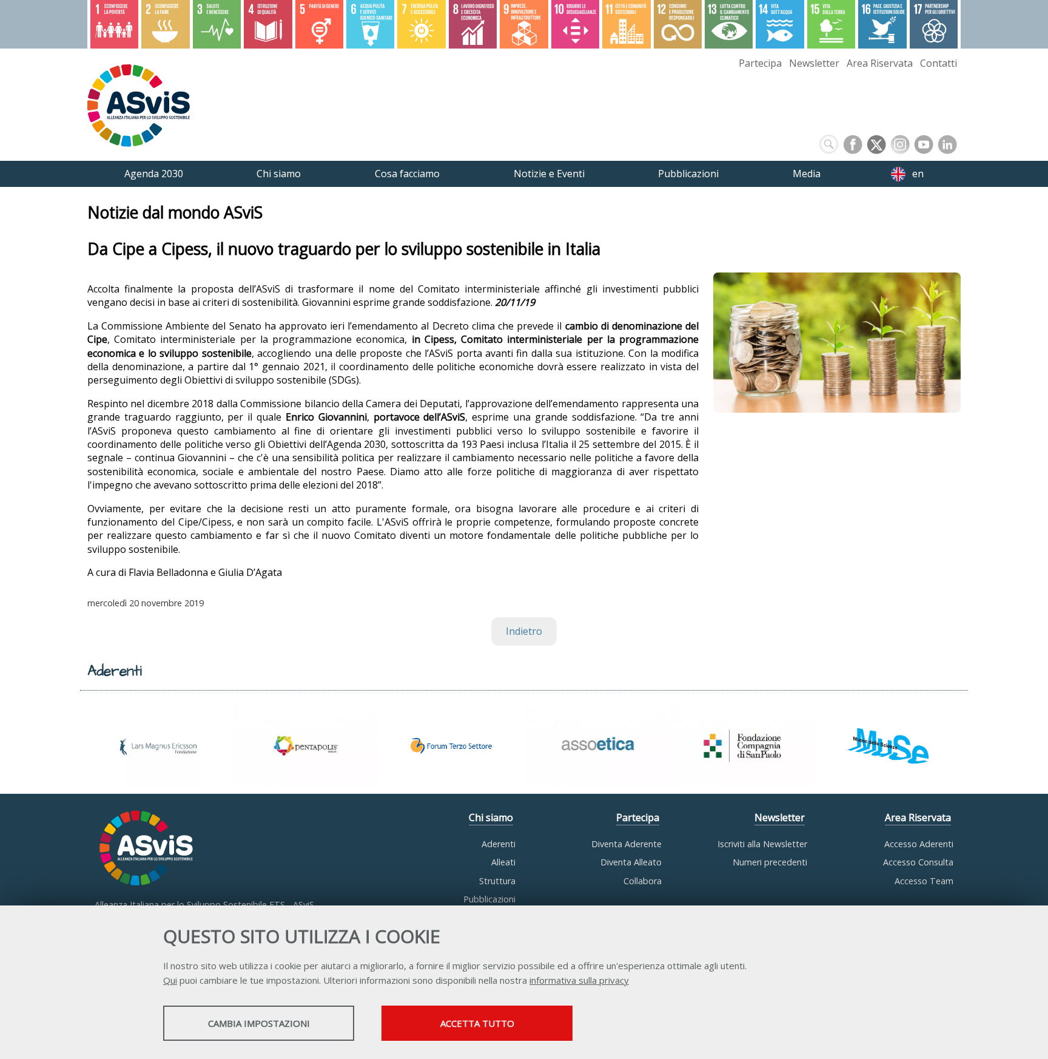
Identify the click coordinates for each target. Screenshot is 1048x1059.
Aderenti (499, 844)
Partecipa (760, 63)
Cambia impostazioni (259, 1023)
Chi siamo (491, 817)
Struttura (497, 881)
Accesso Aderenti (918, 844)
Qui (170, 980)
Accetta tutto (477, 1023)
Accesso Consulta (918, 862)
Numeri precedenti (770, 862)
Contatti (938, 63)
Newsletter (814, 63)
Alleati (503, 862)
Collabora (642, 881)
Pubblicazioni (489, 899)
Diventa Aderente (626, 844)
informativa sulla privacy (579, 980)
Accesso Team (924, 881)
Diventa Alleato (631, 862)
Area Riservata (880, 63)
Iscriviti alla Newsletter (762, 844)
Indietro (524, 631)
